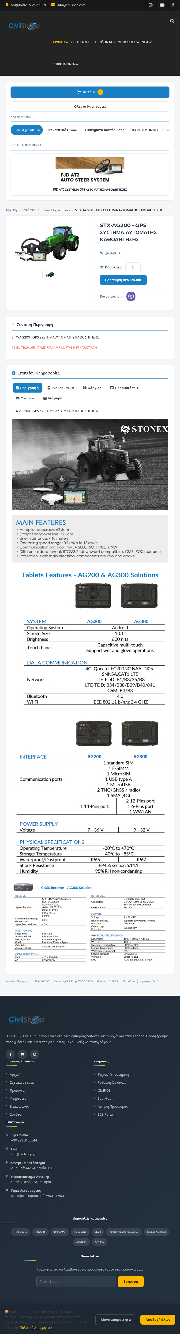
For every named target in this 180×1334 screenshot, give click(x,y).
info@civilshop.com (71, 5)
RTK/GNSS (40, 1232)
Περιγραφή (29, 388)
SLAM (98, 1232)
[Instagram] (34, 1054)
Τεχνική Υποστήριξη (113, 1074)
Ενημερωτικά (63, 388)
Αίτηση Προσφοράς (112, 1106)
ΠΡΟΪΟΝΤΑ (103, 42)
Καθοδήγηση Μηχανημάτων (124, 1232)
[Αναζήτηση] (171, 20)
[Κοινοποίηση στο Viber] (131, 296)
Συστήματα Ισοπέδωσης (104, 130)
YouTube (27, 398)
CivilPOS (104, 1090)
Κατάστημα (31, 210)
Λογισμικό (81, 1241)
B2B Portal (105, 1114)
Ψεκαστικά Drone (62, 130)
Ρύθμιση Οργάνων (111, 1082)
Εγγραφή (131, 1281)
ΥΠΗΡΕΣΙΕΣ (127, 42)
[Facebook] (10, 1054)
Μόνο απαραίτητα (116, 1320)
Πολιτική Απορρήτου (36, 1328)
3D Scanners (80, 1232)
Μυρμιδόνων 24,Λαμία (28, 5)
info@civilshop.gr (23, 1154)
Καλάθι (92, 92)
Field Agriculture (27, 130)
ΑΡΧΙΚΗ (58, 42)
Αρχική (11, 210)
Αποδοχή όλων (158, 1320)
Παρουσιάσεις (127, 388)
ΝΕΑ (145, 42)
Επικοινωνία (19, 1106)
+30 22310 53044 (24, 1140)
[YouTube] (22, 1054)
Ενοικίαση (105, 1098)
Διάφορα (55, 398)
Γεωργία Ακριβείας (156, 1232)
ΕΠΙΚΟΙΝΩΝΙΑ (63, 64)
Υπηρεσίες (17, 1098)
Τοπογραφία (21, 1232)
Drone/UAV (59, 1232)
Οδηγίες (94, 388)
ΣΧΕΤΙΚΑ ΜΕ (80, 42)
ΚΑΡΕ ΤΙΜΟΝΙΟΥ (145, 130)
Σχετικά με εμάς (21, 1082)
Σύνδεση (16, 1114)
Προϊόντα (17, 1090)
